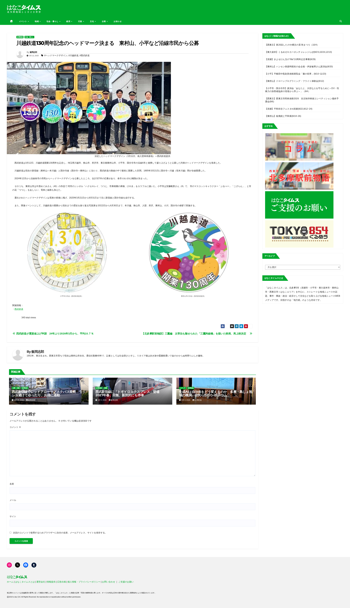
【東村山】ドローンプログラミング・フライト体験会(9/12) (294, 81)
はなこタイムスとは (25, 582)
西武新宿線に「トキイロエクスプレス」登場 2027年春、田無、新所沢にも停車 (128, 393)
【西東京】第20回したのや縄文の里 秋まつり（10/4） (292, 45)
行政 (80, 21)
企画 (104, 21)
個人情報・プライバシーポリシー (84, 582)
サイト (13, 516)
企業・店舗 (16, 388)
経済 (68, 21)
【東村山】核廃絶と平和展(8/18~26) (283, 116)
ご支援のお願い (126, 582)
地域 (37, 21)
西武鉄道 (18, 309)
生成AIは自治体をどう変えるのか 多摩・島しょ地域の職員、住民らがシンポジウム (215, 393)
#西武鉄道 (85, 55)
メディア (182, 388)
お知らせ (118, 21)
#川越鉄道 (73, 55)
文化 (92, 21)
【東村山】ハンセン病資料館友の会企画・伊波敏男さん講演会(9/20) (299, 66)
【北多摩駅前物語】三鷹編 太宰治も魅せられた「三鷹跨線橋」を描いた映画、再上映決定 (195, 333)
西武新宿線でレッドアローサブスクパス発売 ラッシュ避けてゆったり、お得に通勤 (48, 393)
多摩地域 (20, 37)
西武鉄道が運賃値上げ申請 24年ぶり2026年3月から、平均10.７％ (55, 333)
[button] (340, 21)
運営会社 (40, 582)
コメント (15, 427)
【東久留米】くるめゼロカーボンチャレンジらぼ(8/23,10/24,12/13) (298, 52)
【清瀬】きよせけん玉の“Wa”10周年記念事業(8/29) (290, 59)
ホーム (10, 582)
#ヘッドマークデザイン (55, 55)
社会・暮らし (53, 21)
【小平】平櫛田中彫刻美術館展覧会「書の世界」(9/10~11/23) (295, 74)
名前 (12, 484)
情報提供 (51, 582)
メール (13, 500)
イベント (23, 21)
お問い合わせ (108, 582)
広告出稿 (61, 582)
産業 (105, 388)
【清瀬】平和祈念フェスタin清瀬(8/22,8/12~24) (288, 109)
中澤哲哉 (198, 400)
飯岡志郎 (33, 52)
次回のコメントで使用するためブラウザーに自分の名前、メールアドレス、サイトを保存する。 (60, 533)
